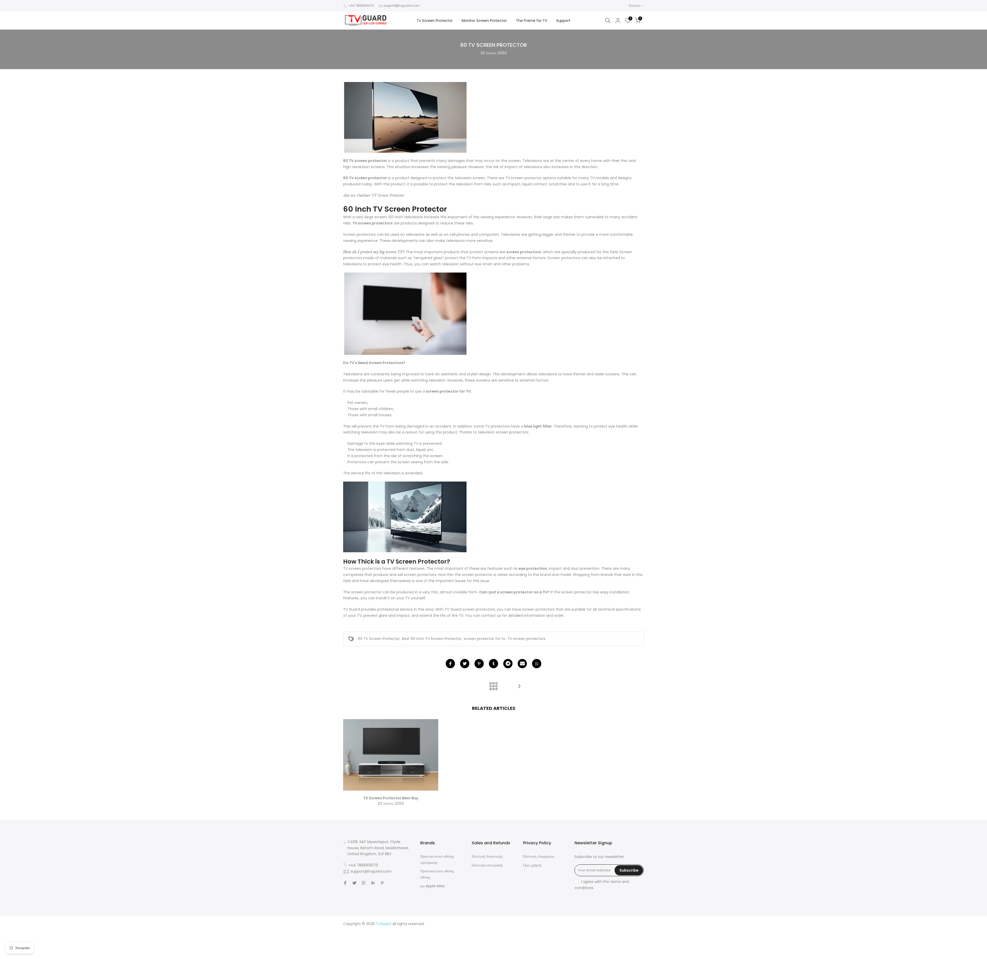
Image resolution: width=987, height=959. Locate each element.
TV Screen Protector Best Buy (390, 797)
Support (563, 20)
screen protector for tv (484, 638)
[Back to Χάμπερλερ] (493, 686)
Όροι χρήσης (532, 865)
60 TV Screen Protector (379, 638)
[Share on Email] (522, 663)
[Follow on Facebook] (345, 883)
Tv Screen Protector (435, 20)
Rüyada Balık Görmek (625, 954)
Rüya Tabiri (559, 923)
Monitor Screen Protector (484, 20)
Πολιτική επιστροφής (487, 865)
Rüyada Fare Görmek (625, 942)
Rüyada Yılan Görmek (586, 930)
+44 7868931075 (361, 5)
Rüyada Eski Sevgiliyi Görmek (618, 948)
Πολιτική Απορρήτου (538, 856)
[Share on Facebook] (450, 663)
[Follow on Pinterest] (382, 883)
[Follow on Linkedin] (372, 883)
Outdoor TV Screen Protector (380, 195)
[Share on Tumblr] (493, 663)
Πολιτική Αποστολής (487, 856)
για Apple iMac (432, 886)
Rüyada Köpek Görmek (571, 948)
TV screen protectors (526, 638)
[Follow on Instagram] (363, 883)
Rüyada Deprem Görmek (575, 936)
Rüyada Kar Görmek (587, 954)
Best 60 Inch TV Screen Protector (431, 638)
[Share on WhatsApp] (536, 663)
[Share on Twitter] (464, 663)
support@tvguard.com (401, 5)
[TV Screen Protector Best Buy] (519, 686)
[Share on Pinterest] (479, 663)
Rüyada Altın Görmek (625, 930)
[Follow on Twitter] (354, 883)
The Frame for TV (531, 20)
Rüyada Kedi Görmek (586, 942)
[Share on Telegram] (508, 663)
